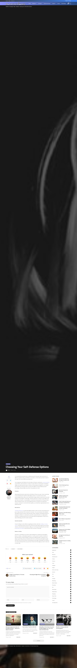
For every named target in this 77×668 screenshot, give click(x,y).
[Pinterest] (7, 483)
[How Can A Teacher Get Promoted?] (55, 491)
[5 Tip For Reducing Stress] (55, 486)
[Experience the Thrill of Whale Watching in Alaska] (55, 531)
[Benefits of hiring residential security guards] (63, 619)
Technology (54, 598)
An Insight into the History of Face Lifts (64, 535)
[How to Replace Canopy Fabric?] (55, 520)
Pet (52, 587)
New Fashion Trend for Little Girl (29, 627)
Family (53, 558)
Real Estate (54, 589)
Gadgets (53, 565)
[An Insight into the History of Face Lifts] (55, 536)
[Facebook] (7, 480)
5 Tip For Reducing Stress (64, 485)
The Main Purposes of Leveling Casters (64, 541)
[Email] (10, 483)
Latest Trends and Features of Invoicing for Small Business (65, 502)
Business (53, 554)
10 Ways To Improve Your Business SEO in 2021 (63, 496)
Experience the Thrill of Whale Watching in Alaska (64, 530)
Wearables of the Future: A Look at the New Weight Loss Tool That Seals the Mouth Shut (46, 628)
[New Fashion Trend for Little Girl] (30, 619)
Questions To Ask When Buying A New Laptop (65, 513)
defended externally (20, 528)
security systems (46, 482)
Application (54, 550)
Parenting (54, 585)
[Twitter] (10, 480)
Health (53, 567)
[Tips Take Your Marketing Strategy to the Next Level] (55, 480)
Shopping (54, 593)
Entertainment (54, 556)
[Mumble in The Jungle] (16, 3)
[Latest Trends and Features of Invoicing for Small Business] (55, 503)
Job (52, 574)
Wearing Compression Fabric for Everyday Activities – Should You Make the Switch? (12, 628)
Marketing (54, 580)
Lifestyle (53, 578)
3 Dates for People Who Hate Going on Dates (64, 524)
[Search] (70, 3)
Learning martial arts (19, 510)
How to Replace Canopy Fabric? (65, 518)
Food (53, 563)
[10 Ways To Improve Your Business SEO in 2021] (55, 497)
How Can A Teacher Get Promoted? (63, 490)
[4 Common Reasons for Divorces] (9, 492)
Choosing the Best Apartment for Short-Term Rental (64, 507)
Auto (53, 552)
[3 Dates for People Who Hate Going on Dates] (55, 525)
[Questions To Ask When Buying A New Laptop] (55, 514)
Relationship (54, 591)
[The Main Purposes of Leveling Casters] (55, 542)
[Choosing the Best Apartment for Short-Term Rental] (55, 508)
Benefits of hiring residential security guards (62, 627)
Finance (53, 561)
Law (53, 576)
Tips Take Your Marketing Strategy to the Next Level (64, 479)
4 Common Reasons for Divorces (9, 497)
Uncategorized (54, 602)
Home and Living (55, 569)
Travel (53, 600)
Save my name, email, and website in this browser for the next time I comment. (19, 602)
